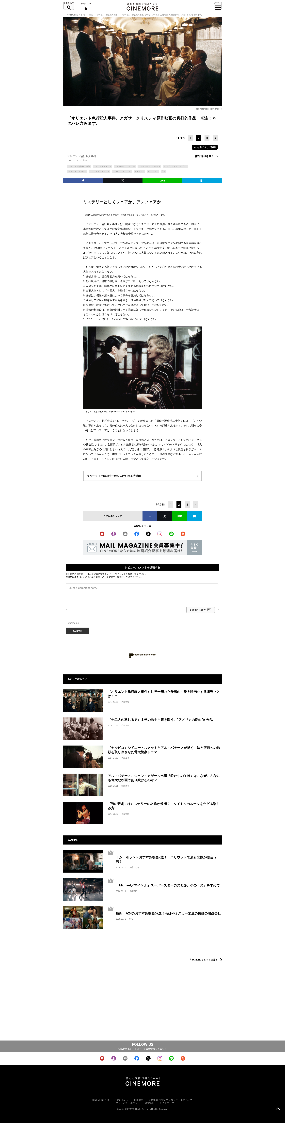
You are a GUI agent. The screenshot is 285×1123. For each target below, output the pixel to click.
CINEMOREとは (100, 1100)
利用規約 (70, 574)
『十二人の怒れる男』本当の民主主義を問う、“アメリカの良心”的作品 (160, 720)
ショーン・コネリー (77, 171)
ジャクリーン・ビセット (149, 166)
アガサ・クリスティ (122, 171)
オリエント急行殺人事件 (107, 15)
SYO (131, 919)
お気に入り (86, 7)
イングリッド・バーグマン (176, 166)
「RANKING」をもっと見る (203, 959)
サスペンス (153, 171)
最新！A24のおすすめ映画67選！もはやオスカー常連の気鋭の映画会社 (168, 913)
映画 (91, 15)
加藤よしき (134, 867)
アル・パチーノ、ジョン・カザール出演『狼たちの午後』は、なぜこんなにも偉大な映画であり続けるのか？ (164, 778)
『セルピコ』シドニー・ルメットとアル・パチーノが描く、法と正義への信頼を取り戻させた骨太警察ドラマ (164, 750)
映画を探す (68, 6)
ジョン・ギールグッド (99, 171)
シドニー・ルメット (102, 166)
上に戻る (278, 1109)
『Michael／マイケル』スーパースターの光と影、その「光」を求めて (168, 885)
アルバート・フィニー (125, 166)
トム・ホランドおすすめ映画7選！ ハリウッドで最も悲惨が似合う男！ (166, 859)
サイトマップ (167, 1103)
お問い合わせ (121, 1100)
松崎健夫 (125, 786)
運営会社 (150, 1103)
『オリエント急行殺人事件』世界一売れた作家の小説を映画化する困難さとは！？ (164, 694)
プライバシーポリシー (128, 1103)
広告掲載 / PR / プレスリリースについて (170, 1100)
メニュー (218, 6)
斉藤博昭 (125, 702)
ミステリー (139, 171)
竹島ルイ (84, 160)
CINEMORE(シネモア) (76, 15)
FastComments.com (144, 654)
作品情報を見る (204, 156)
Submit (77, 630)
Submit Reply (198, 609)
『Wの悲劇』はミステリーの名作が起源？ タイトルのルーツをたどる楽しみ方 (164, 806)
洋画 (163, 171)
